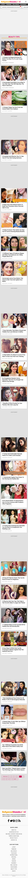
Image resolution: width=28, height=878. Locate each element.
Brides (13, 859)
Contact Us (14, 840)
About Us (13, 830)
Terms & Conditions (14, 836)
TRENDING (8, 4)
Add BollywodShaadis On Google (11, 7)
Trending (13, 849)
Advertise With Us (13, 832)
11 (11, 779)
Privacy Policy (14, 838)
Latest (14, 847)
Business (13, 863)
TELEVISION (23, 4)
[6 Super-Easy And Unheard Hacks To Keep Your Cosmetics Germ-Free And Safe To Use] (14, 195)
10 (8, 779)
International (14, 855)
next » (15, 779)
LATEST (3, 4)
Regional (13, 857)
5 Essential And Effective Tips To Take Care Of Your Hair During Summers (13, 157)
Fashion (14, 861)
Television (14, 853)
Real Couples (13, 865)
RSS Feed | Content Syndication (14, 834)
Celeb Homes (14, 867)
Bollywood (14, 851)
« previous (5, 776)
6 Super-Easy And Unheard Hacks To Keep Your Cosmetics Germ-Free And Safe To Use (12, 206)
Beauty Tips (14, 869)
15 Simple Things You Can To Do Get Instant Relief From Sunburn (12, 108)
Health (14, 871)
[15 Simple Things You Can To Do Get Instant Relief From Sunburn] (14, 98)
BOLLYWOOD (16, 4)
